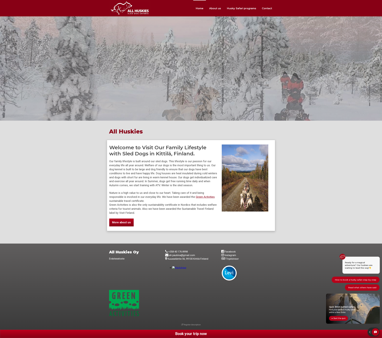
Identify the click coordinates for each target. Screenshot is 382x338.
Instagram (230, 255)
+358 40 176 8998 (178, 251)
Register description (192, 325)
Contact (267, 8)
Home (199, 8)
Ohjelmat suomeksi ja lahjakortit (136, 78)
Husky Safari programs (241, 8)
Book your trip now (191, 334)
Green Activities (205, 197)
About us (215, 8)
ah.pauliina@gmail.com (182, 255)
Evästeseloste (116, 258)
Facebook (230, 251)
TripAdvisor (232, 258)
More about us (121, 222)
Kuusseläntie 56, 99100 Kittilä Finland (188, 258)
